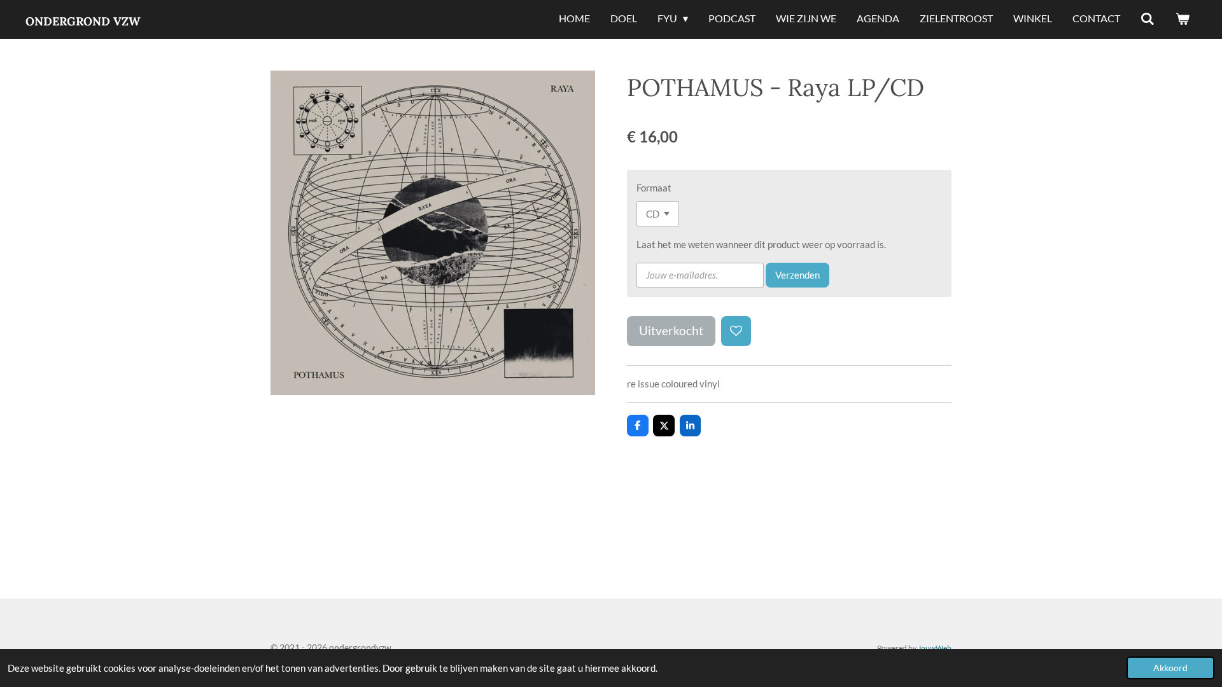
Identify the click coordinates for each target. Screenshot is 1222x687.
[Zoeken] (1148, 19)
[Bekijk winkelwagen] (1183, 19)
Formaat (653, 187)
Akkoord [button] (1170, 668)
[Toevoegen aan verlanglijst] (736, 331)
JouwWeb (935, 647)
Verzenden (797, 275)
